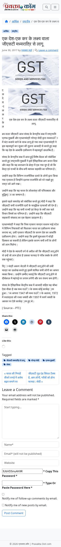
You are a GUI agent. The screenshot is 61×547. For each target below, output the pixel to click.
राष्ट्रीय (26, 21)
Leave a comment (48, 50)
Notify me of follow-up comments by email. (29, 498)
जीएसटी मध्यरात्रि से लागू (15, 360)
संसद (8, 364)
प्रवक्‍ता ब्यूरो (26, 50)
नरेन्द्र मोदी (34, 360)
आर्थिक (15, 21)
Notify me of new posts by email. (26, 505)
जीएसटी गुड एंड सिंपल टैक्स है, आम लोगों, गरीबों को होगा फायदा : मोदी (41, 377)
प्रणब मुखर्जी (50, 360)
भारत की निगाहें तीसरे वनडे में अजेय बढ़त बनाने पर (13, 377)
